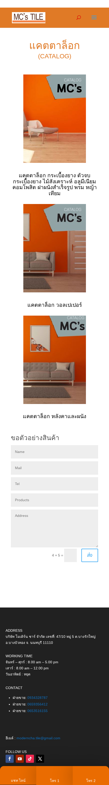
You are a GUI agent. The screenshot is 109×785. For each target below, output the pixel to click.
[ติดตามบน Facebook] (10, 759)
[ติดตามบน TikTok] (30, 759)
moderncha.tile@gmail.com (38, 738)
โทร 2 (91, 781)
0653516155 (37, 711)
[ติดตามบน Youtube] (20, 759)
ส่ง (90, 555)
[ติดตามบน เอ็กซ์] (40, 759)
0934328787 (37, 698)
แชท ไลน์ (18, 780)
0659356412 (37, 704)
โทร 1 (54, 781)
